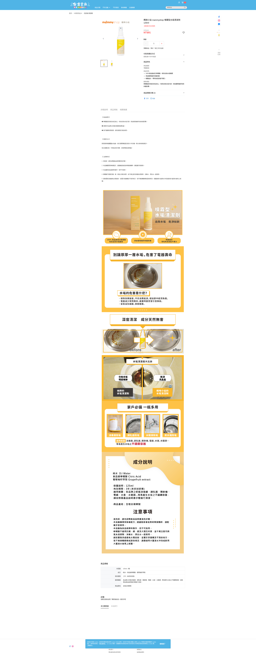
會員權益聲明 (140, 652)
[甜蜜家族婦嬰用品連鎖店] (80, 5)
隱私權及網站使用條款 (115, 652)
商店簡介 (111, 649)
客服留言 (139, 649)
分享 (147, 98)
